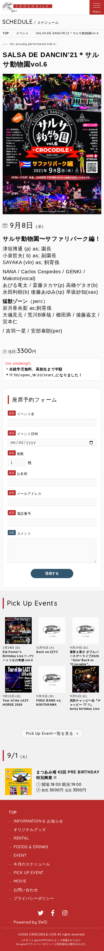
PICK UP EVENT (29, 872)
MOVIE (20, 881)
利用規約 (62, 944)
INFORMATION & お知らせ (38, 821)
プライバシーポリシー (34, 898)
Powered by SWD (30, 922)
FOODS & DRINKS (31, 846)
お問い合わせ (26, 889)
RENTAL (21, 838)
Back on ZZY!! (47, 652)
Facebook (52, 913)
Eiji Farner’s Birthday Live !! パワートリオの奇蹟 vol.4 (18, 656)
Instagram (64, 913)
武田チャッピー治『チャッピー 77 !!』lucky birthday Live (85, 705)
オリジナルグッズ (30, 829)
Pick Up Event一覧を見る (49, 733)
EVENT (20, 855)
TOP (13, 812)
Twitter (40, 913)
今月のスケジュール (32, 864)
